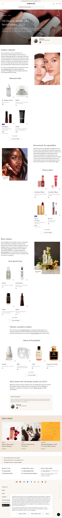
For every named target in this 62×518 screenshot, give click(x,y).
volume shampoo (5, 252)
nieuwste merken (25, 330)
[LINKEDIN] (40, 42)
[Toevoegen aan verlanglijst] (14, 97)
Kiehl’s (10, 70)
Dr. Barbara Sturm (7, 69)
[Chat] (58, 514)
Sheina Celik (41, 38)
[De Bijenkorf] (31, 3)
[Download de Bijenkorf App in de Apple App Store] (5, 505)
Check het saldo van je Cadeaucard (30, 473)
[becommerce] (46, 482)
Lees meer (33, 510)
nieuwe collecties (35, 333)
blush (57, 161)
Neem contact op (46, 470)
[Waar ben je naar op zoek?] (19, 7)
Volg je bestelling (7, 470)
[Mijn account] (53, 3)
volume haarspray (8, 248)
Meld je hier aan (38, 388)
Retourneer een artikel (8, 473)
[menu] (2, 4)
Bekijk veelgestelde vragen (28, 470)
